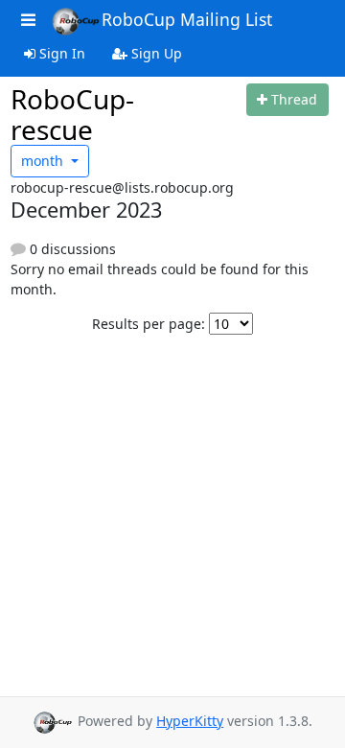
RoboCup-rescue (72, 114)
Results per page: (148, 324)
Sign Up (154, 53)
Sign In (60, 53)
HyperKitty (189, 721)
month (44, 161)
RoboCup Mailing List (187, 19)
